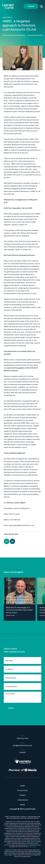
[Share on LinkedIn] (12, 541)
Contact (31, 6)
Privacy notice (32, 846)
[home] (8, 6)
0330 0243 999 (22, 738)
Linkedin (22, 752)
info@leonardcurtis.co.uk (22, 745)
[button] (41, 6)
